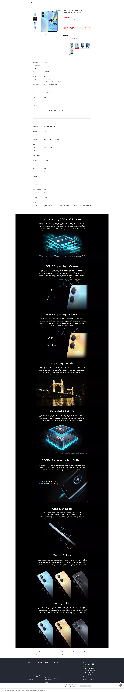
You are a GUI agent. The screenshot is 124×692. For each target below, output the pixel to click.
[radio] (71, 45)
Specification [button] (36, 62)
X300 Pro (28, 665)
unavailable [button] (85, 685)
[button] (92, 2)
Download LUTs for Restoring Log (48, 683)
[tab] (35, 15)
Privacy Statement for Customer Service (48, 680)
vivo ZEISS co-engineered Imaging (31, 677)
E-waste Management (57, 665)
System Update (47, 675)
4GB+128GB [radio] (74, 38)
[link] (29, 2)
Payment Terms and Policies (39, 676)
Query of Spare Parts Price (48, 673)
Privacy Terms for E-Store (39, 673)
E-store (37, 665)
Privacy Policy (56, 678)
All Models (28, 674)
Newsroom (56, 676)
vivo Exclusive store (30, 679)
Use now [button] (86, 27)
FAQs (46, 665)
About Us (55, 674)
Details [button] (47, 62)
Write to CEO (47, 677)
